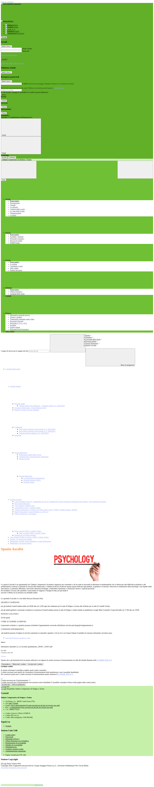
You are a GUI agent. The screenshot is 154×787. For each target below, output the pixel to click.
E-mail (24, 84)
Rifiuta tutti (19, 664)
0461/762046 (13, 703)
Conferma (12, 157)
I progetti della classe (93, 339)
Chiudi (4, 101)
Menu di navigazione (127, 365)
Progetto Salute (28, 482)
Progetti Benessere (26, 476)
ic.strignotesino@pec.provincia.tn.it (31, 707)
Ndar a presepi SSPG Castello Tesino (27, 531)
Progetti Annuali (16, 500)
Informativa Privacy (12, 739)
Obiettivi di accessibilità (13, 745)
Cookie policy (10, 735)
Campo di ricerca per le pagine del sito (14, 351)
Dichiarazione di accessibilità (15, 743)
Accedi (4, 37)
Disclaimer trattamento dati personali (14, 768)
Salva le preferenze (18, 685)
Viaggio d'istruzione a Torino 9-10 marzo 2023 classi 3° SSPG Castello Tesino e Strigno (45, 510)
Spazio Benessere (92, 343)
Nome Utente (27, 49)
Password (25, 51)
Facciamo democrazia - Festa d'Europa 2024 (30, 408)
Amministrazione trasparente (15, 751)
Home (88, 335)
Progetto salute (19, 404)
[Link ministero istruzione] (11, 4)
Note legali (9, 737)
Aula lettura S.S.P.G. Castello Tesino (27, 508)
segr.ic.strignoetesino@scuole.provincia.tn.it (35, 705)
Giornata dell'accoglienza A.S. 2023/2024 (34, 433)
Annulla (4, 157)
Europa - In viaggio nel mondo (21, 539)
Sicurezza (17, 435)
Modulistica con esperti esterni (20, 543)
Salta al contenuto (7, 2)
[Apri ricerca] (135, 170)
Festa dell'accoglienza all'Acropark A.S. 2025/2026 (37, 429)
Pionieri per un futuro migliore (25, 535)
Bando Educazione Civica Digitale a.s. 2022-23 (31, 512)
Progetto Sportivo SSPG (32, 480)
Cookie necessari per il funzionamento (15, 680)
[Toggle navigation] (19, 170)
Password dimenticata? (9, 55)
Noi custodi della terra (22, 504)
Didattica (89, 337)
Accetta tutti (35, 664)
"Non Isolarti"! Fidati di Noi (24, 506)
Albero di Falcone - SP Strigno (25, 514)
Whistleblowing (11, 747)
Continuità (18, 427)
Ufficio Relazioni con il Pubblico (17, 741)
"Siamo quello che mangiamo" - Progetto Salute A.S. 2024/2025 (42, 406)
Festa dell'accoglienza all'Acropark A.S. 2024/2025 (37, 431)
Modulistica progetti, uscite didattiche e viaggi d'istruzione (30, 541)
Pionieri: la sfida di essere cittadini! (26, 410)
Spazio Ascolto (24, 459)
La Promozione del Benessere (34, 478)
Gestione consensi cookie (14, 749)
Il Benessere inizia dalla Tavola (30, 455)
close (3, 180)
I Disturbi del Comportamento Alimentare (33, 457)
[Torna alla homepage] (77, 160)
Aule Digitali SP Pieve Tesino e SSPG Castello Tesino (29, 537)
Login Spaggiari (59, 88)
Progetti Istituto (91, 341)
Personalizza (6, 664)
